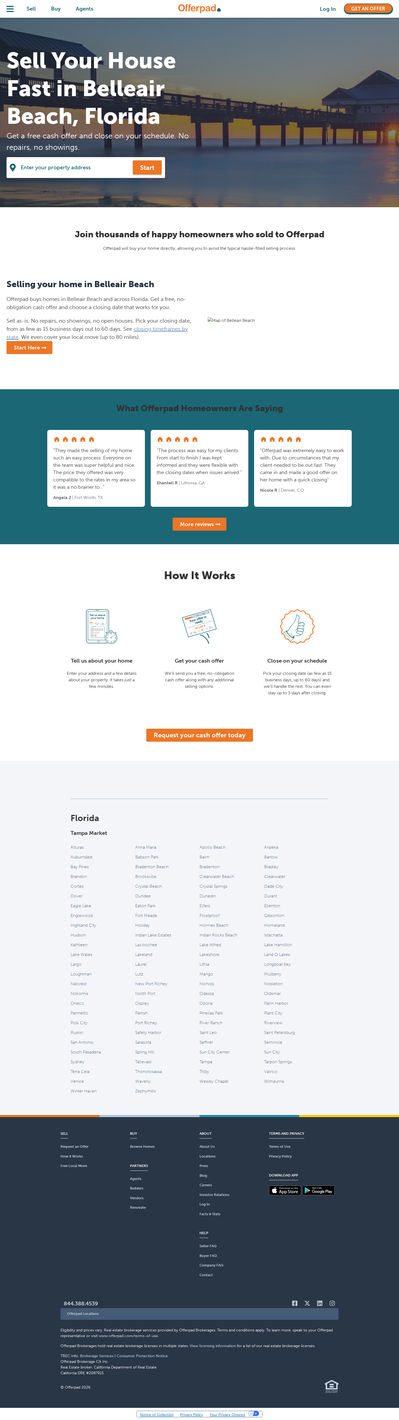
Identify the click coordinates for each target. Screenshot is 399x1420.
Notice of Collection (157, 1414)
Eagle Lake (81, 905)
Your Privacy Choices (227, 1414)
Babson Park (147, 857)
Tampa (205, 1061)
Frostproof (209, 915)
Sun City (272, 1052)
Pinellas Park (211, 1013)
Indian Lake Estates (153, 935)
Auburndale (82, 857)
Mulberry (272, 974)
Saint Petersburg (279, 1032)
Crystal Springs (213, 886)
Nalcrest (79, 983)
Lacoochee (146, 944)
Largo (76, 964)
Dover (77, 896)
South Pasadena (86, 1052)
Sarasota (143, 1042)
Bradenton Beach (152, 866)
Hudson (78, 935)
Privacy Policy (191, 1414)
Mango (206, 974)
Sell (31, 8)
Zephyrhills (145, 1091)
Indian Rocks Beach (218, 935)
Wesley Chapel (214, 1081)
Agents (84, 8)
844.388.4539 (81, 1303)
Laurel (141, 964)
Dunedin (207, 896)
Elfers (204, 905)
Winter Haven (84, 1091)
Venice (77, 1081)
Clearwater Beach (216, 876)
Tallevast (143, 1061)
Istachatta (273, 935)
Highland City (83, 925)
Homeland (274, 925)
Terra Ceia (80, 1071)
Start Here (27, 347)
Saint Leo (208, 1032)
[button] (199, 1314)
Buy (56, 8)
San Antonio (82, 1042)
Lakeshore (209, 954)
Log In (328, 9)
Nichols (206, 983)
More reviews (197, 524)
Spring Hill (144, 1052)
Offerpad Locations (83, 1314)
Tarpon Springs (278, 1061)
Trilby (204, 1071)
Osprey (142, 1003)
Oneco (77, 1003)
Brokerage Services (96, 1356)
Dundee (143, 896)
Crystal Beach (148, 886)
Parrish (141, 1013)
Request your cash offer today (200, 735)
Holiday (142, 925)
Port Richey (146, 1022)
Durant (270, 896)
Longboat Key (277, 964)
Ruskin (77, 1032)
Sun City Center (214, 1052)
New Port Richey (151, 983)
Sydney (77, 1061)
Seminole (273, 1042)
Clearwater (274, 876)
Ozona (206, 1003)
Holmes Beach (213, 925)
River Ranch (210, 1022)
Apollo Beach (212, 847)
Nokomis (79, 993)
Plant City (273, 1013)
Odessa (206, 993)
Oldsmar (272, 993)
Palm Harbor (276, 1003)
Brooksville (145, 876)
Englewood (82, 915)
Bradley (271, 866)
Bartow (271, 857)
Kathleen (79, 944)
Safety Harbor (148, 1032)
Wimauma (274, 1081)
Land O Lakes (277, 954)
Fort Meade (146, 915)
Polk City (79, 1022)
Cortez (77, 886)
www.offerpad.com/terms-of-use (128, 1336)
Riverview (273, 1022)
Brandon (79, 876)
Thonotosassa (148, 1071)
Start (147, 167)
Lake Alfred (210, 944)
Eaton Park (145, 905)
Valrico (270, 1071)
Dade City (273, 886)
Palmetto (79, 1013)
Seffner (206, 1042)
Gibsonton (274, 915)
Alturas (77, 847)
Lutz (139, 974)
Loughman (81, 974)
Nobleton (273, 983)
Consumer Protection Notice (142, 1356)
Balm (204, 857)
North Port (145, 993)
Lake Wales (81, 954)
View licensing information (213, 1346)
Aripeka (271, 847)
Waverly (143, 1081)
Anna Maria (145, 847)
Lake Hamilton (278, 944)
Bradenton (209, 866)
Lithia (204, 964)
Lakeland (143, 954)
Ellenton (272, 905)
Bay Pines (80, 866)
